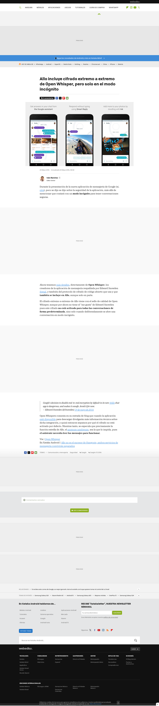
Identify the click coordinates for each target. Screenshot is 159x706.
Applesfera (23, 665)
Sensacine (58, 659)
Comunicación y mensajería (58, 452)
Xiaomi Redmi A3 (58, 595)
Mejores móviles (100, 595)
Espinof (57, 662)
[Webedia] (135, 1)
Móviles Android (25, 610)
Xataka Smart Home (24, 669)
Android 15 (70, 595)
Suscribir (117, 613)
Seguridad (73, 452)
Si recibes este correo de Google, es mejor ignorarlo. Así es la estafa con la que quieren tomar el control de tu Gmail (70, 589)
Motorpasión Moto (97, 662)
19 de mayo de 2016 (84, 409)
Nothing (77, 64)
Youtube (135, 7)
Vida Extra (40, 662)
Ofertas (22, 622)
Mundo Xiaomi (24, 673)
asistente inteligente (78, 429)
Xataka (22, 659)
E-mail (67, 98)
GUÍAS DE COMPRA (97, 7)
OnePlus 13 (113, 595)
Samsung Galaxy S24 (127, 595)
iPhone (112, 64)
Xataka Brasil (24, 689)
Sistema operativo (46, 614)
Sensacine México (61, 686)
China (105, 64)
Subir (134, 649)
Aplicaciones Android (68, 610)
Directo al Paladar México (79, 687)
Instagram (131, 7)
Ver (80, 510)
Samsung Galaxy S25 (42, 595)
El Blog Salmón (131, 659)
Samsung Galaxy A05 (84, 595)
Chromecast (96, 64)
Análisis (43, 610)
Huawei (22, 618)
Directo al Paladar (79, 659)
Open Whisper (52, 439)
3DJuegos (40, 659)
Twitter (138, 7)
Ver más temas (25, 631)
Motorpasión (95, 659)
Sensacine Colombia (58, 690)
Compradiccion (113, 665)
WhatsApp (39, 64)
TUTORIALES (80, 7)
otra (42, 190)
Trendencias (112, 659)
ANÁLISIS (28, 7)
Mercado (64, 614)
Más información (95, 704)
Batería (120, 64)
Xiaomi (63, 618)
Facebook (56, 98)
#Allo (112, 402)
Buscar (136, 640)
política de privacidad (110, 617)
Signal (43, 291)
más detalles (62, 284)
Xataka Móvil (24, 662)
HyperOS (57, 64)
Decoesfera (112, 662)
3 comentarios (48, 98)
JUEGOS (67, 7)
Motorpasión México (95, 687)
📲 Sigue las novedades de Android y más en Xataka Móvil (78, 58)
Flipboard (127, 7)
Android (48, 64)
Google (83, 452)
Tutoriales (23, 614)
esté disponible (48, 419)
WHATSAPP (113, 7)
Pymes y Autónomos (130, 663)
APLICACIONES (54, 7)
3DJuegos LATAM (43, 686)
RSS (107, 629)
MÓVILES (40, 7)
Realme (85, 64)
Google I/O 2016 (95, 452)
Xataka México (25, 686)
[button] (53, 177)
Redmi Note (67, 64)
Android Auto (45, 622)
